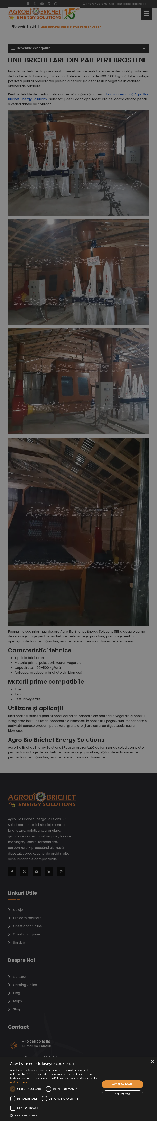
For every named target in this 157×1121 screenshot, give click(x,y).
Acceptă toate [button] (122, 1084)
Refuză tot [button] (122, 1094)
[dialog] (78, 1089)
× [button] (152, 1061)
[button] (54, 1115)
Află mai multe (19, 1082)
